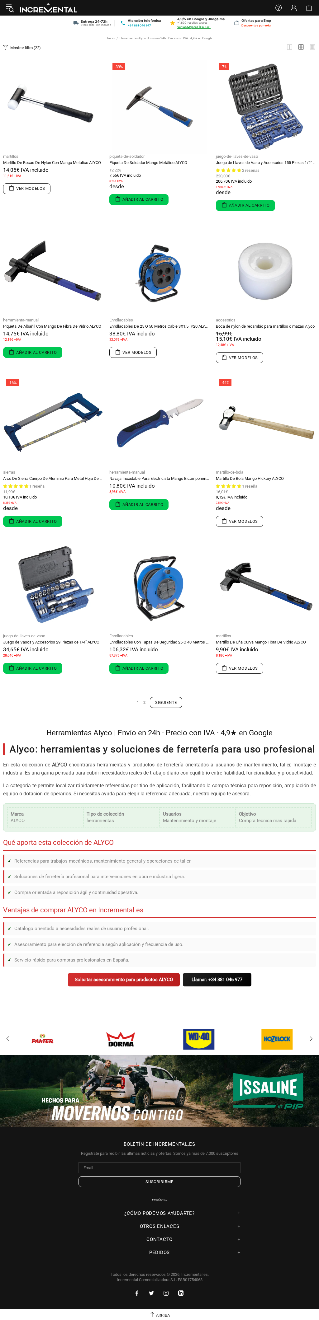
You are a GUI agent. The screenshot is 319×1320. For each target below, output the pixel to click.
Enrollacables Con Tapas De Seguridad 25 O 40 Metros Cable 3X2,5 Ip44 (159, 642)
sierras (9, 472)
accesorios (226, 320)
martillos (10, 156)
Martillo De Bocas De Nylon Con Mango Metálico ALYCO (52, 162)
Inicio (111, 38)
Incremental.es (48, 7)
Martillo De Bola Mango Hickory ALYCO (250, 478)
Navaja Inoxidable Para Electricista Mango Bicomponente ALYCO (159, 478)
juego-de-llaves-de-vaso (237, 156)
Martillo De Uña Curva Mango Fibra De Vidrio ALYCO (261, 642)
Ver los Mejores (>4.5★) (194, 27)
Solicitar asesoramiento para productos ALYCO (124, 979)
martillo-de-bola (229, 472)
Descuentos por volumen (258, 25)
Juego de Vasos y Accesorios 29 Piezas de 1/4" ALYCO (51, 642)
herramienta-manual (21, 320)
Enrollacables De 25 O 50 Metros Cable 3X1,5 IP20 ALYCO (159, 326)
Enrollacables (121, 320)
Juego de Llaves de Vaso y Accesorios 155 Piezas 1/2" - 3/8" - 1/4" (266, 162)
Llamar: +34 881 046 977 (217, 979)
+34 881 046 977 (139, 25)
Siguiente (166, 702)
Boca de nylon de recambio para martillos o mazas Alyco (265, 326)
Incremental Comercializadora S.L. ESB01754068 (159, 1279)
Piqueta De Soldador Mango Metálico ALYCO (148, 162)
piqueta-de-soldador (127, 156)
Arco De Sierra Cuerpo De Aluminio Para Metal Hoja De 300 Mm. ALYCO (53, 478)
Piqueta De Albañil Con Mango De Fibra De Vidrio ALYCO (52, 326)
